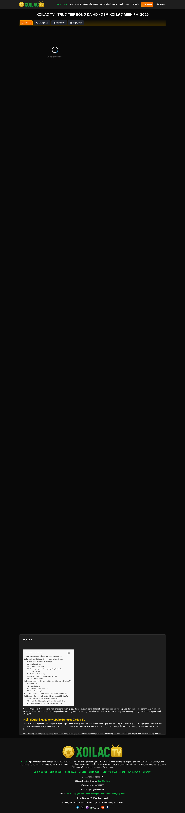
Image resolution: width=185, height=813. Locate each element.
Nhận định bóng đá (36, 691)
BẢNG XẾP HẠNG (90, 4)
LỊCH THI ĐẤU (75, 4)
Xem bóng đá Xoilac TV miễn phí (40, 662)
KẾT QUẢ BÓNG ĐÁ (108, 4)
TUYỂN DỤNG (134, 772)
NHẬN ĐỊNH (124, 4)
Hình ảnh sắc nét (35, 664)
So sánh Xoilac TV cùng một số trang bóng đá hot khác (46, 693)
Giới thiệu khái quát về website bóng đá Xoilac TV (44, 656)
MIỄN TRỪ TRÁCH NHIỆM (114, 772)
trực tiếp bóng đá (60, 724)
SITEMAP (147, 772)
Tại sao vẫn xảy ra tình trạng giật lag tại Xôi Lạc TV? (47, 703)
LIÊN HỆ (82, 772)
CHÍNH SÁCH (56, 772)
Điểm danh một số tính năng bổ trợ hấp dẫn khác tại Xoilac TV (48, 681)
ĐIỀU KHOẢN (70, 772)
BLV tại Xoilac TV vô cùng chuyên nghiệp (43, 676)
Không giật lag (35, 671)
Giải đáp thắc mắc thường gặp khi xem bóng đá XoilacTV (47, 696)
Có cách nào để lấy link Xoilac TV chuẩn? (43, 698)
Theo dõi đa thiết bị (36, 678)
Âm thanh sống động (37, 666)
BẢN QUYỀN (94, 772)
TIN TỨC (135, 4)
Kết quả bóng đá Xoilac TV (39, 688)
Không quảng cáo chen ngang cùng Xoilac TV (46, 669)
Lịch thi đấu (33, 684)
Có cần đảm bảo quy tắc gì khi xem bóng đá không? (48, 701)
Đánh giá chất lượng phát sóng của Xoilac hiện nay (44, 659)
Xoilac (26, 709)
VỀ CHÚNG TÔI (40, 772)
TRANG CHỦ (61, 4)
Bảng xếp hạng (35, 686)
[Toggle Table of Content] (68, 653)
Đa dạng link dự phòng (37, 674)
